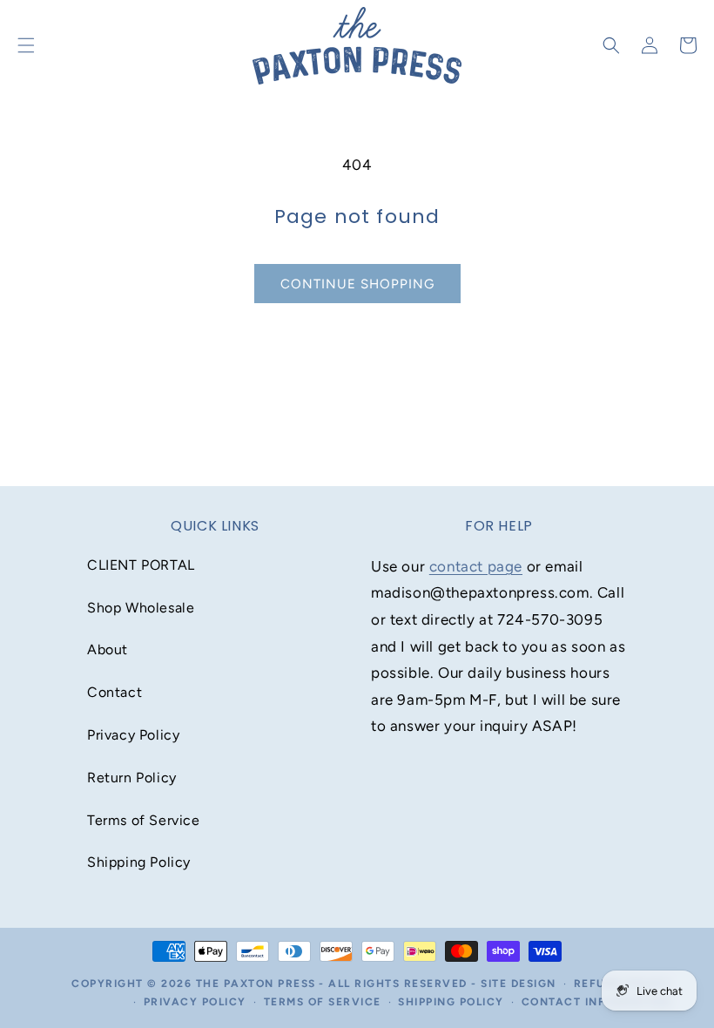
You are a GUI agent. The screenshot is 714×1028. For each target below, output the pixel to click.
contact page (475, 566)
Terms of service (322, 1002)
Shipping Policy (139, 862)
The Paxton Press (256, 983)
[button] (611, 45)
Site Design (518, 983)
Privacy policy (195, 1002)
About (107, 649)
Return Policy (132, 777)
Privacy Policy (133, 735)
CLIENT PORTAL (141, 565)
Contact (114, 692)
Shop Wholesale (140, 607)
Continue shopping (357, 284)
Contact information (596, 1002)
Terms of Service (143, 820)
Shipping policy (451, 1002)
